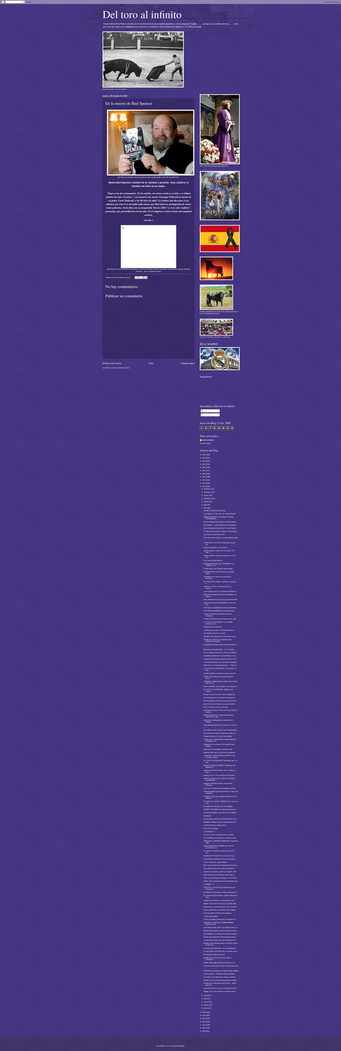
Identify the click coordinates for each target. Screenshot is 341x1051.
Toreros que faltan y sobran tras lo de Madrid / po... (220, 919)
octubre (206, 495)
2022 (204, 467)
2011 (204, 1025)
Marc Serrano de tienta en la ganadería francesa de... (221, 865)
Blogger (182, 1046)
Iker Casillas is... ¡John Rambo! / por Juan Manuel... (220, 525)
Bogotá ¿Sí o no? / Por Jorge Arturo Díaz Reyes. (219, 775)
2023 (204, 464)
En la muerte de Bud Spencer (213, 560)
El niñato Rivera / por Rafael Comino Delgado (218, 568)
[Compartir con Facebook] (143, 277)
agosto (206, 501)
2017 (204, 483)
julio (205, 505)
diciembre (207, 489)
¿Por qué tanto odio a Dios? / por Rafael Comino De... (221, 927)
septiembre (207, 498)
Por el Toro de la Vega (211, 828)
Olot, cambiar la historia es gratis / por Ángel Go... (220, 868)
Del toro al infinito (142, 14)
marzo (206, 1002)
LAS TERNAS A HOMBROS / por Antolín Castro (219, 611)
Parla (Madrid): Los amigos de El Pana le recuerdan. (220, 934)
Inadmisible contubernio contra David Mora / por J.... (220, 656)
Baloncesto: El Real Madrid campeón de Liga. (218, 749)
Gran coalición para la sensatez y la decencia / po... (220, 838)
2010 (204, 1028)
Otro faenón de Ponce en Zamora (214, 633)
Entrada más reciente (112, 363)
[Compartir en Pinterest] (146, 277)
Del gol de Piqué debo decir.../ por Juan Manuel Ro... (220, 948)
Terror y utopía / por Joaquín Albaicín (215, 862)
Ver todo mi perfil (205, 443)
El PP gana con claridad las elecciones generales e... (221, 607)
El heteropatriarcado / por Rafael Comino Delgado (220, 910)
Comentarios (207, 415)
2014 (204, 1015)
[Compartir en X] (141, 277)
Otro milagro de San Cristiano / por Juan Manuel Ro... (221, 730)
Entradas (206, 411)
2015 (204, 1012)
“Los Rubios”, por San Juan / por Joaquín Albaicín (220, 514)
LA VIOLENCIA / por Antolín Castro (215, 825)
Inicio (151, 363)
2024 (204, 461)
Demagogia (207, 816)
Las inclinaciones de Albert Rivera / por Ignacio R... (220, 859)
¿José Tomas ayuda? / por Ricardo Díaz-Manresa (220, 591)
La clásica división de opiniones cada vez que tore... (220, 673)
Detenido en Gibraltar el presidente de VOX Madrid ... (221, 812)
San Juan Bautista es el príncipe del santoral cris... (220, 697)
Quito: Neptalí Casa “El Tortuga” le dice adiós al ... (220, 875)
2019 (204, 477)
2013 (204, 1018)
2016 (204, 486)
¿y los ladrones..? (209, 831)
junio (205, 508)
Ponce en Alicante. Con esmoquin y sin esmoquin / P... (221, 686)
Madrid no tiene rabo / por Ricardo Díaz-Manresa (219, 752)
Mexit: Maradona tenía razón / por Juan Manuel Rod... (221, 599)
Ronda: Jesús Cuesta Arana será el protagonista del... (221, 881)
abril (205, 998)
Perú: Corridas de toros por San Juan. (216, 707)
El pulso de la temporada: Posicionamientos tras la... (220, 937)
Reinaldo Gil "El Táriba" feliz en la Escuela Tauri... (219, 856)
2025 (204, 458)
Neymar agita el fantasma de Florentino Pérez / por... (221, 819)
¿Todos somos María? (211, 916)
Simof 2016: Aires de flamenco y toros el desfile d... (220, 704)
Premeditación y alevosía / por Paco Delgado (218, 806)
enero (206, 1008)
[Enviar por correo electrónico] (136, 277)
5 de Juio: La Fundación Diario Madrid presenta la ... (220, 788)
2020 (204, 474)
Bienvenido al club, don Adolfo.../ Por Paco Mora (219, 649)
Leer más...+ (148, 220)
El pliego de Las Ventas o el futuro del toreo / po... (219, 900)
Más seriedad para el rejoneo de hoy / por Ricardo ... (221, 528)
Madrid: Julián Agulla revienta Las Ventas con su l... (220, 962)
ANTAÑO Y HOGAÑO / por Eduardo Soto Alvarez (220, 809)
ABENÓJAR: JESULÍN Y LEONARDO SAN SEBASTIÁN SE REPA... (218, 640)
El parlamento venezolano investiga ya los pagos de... (221, 892)
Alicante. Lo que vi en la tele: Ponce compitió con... (220, 694)
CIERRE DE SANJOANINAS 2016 (215, 510)
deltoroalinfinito (208, 440)
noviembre (207, 492)
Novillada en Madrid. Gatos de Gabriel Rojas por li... (220, 822)
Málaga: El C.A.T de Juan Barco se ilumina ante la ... (220, 991)
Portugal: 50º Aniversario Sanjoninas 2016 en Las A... (221, 659)
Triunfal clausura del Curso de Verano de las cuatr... (220, 619)
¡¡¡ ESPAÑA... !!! (209, 884)
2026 (204, 454)
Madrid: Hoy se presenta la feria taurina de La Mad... (220, 980)
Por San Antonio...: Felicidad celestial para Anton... (220, 974)
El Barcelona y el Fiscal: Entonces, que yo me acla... (220, 907)
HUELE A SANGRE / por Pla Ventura (215, 547)
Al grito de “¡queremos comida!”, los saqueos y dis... (220, 871)
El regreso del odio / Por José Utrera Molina (218, 736)
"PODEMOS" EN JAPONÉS (213, 627)
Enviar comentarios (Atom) (120, 368)
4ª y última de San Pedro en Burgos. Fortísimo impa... (221, 531)
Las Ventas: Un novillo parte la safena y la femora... (220, 977)
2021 (204, 470)
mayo (206, 995)
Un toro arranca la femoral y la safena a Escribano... (220, 652)
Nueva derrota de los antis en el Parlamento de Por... (221, 988)
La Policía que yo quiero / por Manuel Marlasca (219, 630)
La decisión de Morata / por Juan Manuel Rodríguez (220, 662)
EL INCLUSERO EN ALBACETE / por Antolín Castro (220, 951)
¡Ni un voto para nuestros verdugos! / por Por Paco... (221, 878)
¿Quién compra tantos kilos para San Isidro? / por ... (220, 940)
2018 (204, 480)
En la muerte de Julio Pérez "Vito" (214, 534)
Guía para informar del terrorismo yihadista (217, 913)
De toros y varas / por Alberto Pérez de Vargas (219, 835)
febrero (206, 1005)
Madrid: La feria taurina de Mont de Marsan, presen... (221, 930)
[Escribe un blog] (138, 277)
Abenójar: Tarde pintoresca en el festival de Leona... (220, 636)
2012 (204, 1021)
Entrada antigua (187, 363)
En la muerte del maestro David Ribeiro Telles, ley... (220, 733)
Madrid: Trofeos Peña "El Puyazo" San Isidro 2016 (220, 903)
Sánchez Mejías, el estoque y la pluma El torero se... (220, 701)
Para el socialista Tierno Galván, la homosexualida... (220, 522)
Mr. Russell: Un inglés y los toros (214, 954)
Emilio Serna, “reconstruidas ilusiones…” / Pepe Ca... (221, 665)
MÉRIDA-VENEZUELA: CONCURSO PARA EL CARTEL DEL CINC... (219, 716)
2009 (204, 1031)
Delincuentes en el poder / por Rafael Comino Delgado (221, 971)
